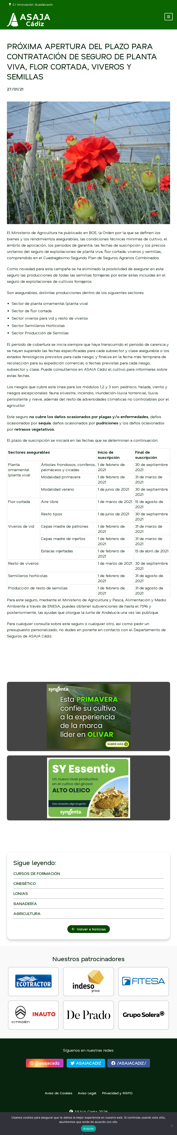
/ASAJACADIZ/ (130, 1063)
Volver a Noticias (90, 929)
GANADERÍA (25, 903)
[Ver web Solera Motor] (143, 1015)
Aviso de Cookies (58, 1093)
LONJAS (20, 893)
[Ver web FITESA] (143, 981)
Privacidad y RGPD (117, 1093)
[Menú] (168, 16)
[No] (171, 1126)
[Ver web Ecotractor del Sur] (33, 981)
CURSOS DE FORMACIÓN (36, 873)
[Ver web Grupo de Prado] (88, 1015)
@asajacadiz (46, 1063)
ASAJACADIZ (88, 1063)
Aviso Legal (87, 1093)
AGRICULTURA (27, 913)
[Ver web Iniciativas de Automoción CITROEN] (33, 1015)
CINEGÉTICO (24, 883)
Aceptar (88, 1128)
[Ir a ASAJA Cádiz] (28, 19)
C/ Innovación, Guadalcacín (32, 4)
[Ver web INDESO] (88, 981)
